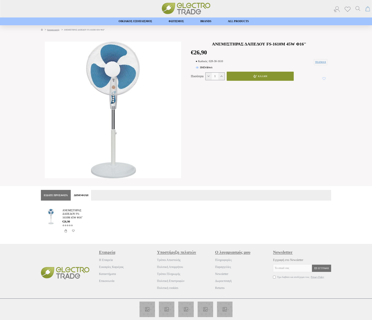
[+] (221, 76)
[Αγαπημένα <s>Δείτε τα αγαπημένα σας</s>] (348, 8)
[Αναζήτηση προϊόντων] (358, 8)
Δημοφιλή (81, 195)
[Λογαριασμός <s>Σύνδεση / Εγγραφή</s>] (338, 8)
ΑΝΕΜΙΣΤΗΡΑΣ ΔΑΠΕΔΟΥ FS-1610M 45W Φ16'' (72, 214)
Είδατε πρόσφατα (56, 195)
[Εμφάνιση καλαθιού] (368, 9)
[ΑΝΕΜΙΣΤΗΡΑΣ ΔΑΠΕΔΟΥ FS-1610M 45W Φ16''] (51, 216)
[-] (209, 76)
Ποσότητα (197, 76)
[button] (260, 76)
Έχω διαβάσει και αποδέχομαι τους (300, 277)
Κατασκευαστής (53, 30)
